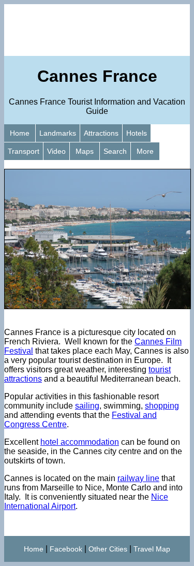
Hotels (136, 133)
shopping (162, 405)
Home (20, 133)
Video (56, 151)
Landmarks (57, 133)
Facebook (66, 549)
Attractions (101, 133)
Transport (23, 151)
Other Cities (107, 549)
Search (115, 151)
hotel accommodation (79, 442)
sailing (87, 405)
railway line (138, 478)
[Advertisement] (97, 30)
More (145, 151)
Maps (84, 151)
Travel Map (151, 549)
